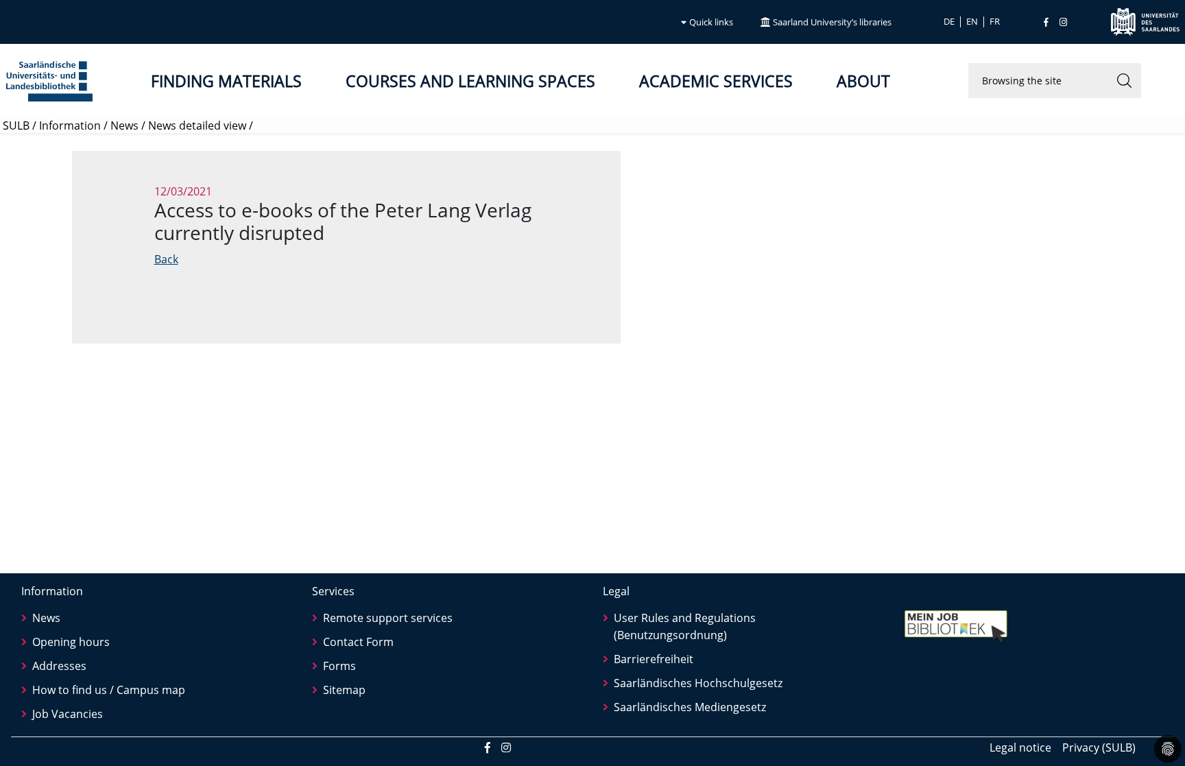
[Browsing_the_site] (1124, 80)
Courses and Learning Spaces (470, 81)
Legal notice (1020, 747)
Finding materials (226, 81)
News (124, 125)
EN (972, 21)
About (863, 81)
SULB (16, 125)
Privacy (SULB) (1099, 747)
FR (995, 21)
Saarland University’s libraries (832, 22)
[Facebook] (1046, 21)
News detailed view (197, 125)
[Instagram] (1063, 21)
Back (166, 259)
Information (70, 125)
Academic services (716, 81)
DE (949, 21)
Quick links (711, 22)
